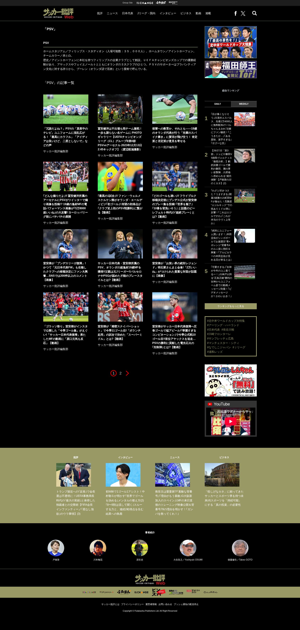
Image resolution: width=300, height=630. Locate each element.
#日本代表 (213, 329)
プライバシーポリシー (132, 604)
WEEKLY (244, 104)
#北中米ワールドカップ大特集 (226, 320)
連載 (208, 13)
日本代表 (127, 13)
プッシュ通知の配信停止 (186, 604)
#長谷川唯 (228, 329)
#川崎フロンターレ (219, 334)
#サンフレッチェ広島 (220, 338)
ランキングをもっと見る (230, 306)
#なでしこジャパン (219, 347)
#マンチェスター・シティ (223, 343)
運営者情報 (151, 604)
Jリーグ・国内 (146, 13)
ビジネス (185, 13)
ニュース (112, 13)
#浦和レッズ (215, 351)
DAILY (217, 104)
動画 (198, 13)
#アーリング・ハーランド (223, 325)
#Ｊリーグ (239, 347)
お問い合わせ (165, 604)
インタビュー (168, 13)
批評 (100, 13)
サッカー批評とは (110, 604)
